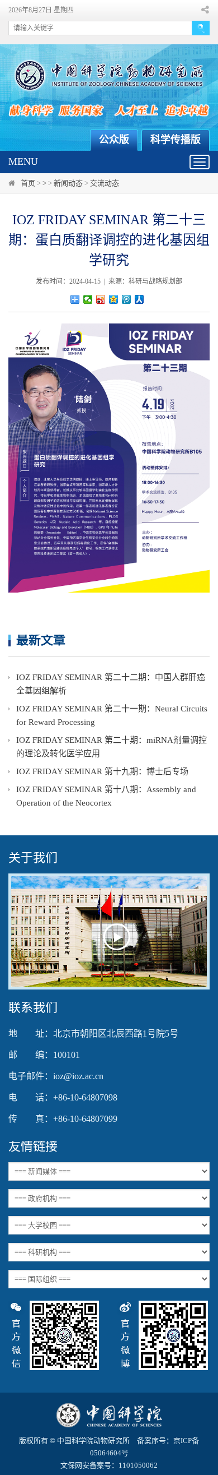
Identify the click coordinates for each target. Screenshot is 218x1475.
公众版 (114, 139)
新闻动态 (68, 183)
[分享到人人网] (139, 299)
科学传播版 (175, 139)
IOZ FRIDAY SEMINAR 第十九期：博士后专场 (102, 771)
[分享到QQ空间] (114, 299)
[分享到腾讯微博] (126, 299)
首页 (28, 183)
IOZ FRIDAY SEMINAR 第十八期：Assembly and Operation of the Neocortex (106, 796)
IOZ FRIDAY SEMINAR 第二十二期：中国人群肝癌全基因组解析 (110, 684)
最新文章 (40, 640)
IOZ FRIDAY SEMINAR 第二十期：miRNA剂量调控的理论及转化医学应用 (111, 747)
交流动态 (104, 183)
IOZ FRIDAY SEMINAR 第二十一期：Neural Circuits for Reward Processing (111, 715)
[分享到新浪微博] (101, 299)
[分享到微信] (88, 299)
